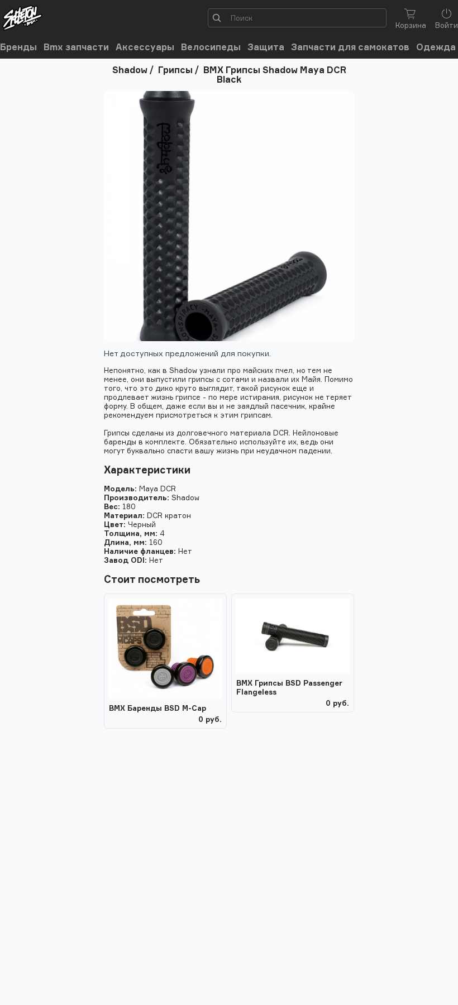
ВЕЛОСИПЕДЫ (211, 47)
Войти (446, 25)
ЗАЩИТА (265, 47)
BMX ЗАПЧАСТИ (76, 47)
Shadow (129, 69)
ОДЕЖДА (436, 47)
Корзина (410, 25)
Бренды (18, 47)
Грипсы (175, 69)
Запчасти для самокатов (350, 47)
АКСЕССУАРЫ (145, 47)
